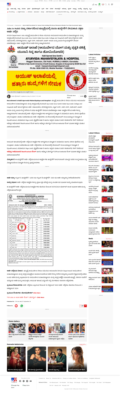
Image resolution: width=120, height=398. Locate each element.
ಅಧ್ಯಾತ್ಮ (74, 9)
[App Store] (27, 387)
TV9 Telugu (70, 383)
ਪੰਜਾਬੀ (64, 1)
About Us (48, 378)
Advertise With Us (57, 378)
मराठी (50, 1)
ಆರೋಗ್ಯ (64, 9)
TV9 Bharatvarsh (53, 383)
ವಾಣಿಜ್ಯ (80, 9)
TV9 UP (51, 386)
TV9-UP (83, 1)
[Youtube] (16, 305)
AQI (96, 5)
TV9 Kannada (10, 25)
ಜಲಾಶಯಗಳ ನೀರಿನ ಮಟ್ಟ (62, 12)
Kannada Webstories (15, 344)
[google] (72, 96)
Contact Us (42, 378)
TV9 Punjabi (92, 383)
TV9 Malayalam (107, 383)
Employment (18, 25)
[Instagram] (27, 381)
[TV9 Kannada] (9, 4)
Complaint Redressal (94, 378)
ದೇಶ (47, 9)
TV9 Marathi (62, 383)
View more (108, 55)
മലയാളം (73, 1)
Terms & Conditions (82, 378)
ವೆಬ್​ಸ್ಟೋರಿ (73, 12)
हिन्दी (41, 1)
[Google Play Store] (16, 387)
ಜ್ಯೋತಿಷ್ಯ (85, 9)
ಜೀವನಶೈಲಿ (57, 9)
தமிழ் (68, 1)
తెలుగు (46, 1)
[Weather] (93, 4)
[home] (8, 8)
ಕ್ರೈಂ (90, 9)
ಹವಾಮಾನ (36, 12)
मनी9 (78, 1)
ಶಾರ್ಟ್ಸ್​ (42, 12)
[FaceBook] (20, 381)
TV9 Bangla (77, 383)
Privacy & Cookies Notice (69, 378)
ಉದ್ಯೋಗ (100, 12)
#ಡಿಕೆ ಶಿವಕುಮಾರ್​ (50, 12)
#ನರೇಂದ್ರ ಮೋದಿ (92, 12)
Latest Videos (94, 133)
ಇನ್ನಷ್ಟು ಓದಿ (82, 345)
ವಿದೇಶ (51, 9)
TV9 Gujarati (84, 383)
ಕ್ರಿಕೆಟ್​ (28, 9)
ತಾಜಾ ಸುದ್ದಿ (13, 9)
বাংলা (60, 1)
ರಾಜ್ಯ (19, 9)
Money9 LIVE (65, 386)
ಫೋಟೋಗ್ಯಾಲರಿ (36, 9)
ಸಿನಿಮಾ (24, 9)
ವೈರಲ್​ (69, 9)
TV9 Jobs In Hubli (13, 297)
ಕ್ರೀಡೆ (43, 9)
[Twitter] (24, 381)
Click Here (36, 293)
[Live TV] (102, 4)
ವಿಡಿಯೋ (30, 12)
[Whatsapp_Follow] (21, 305)
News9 (36, 1)
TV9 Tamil (98, 383)
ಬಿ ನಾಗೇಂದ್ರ (12, 12)
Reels (91, 238)
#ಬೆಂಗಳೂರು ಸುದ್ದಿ (82, 12)
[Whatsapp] (99, 4)
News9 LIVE (58, 386)
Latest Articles (94, 54)
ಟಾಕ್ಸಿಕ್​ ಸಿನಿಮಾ (21, 12)
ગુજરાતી (55, 1)
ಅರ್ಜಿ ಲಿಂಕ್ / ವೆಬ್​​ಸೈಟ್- (32, 297)
